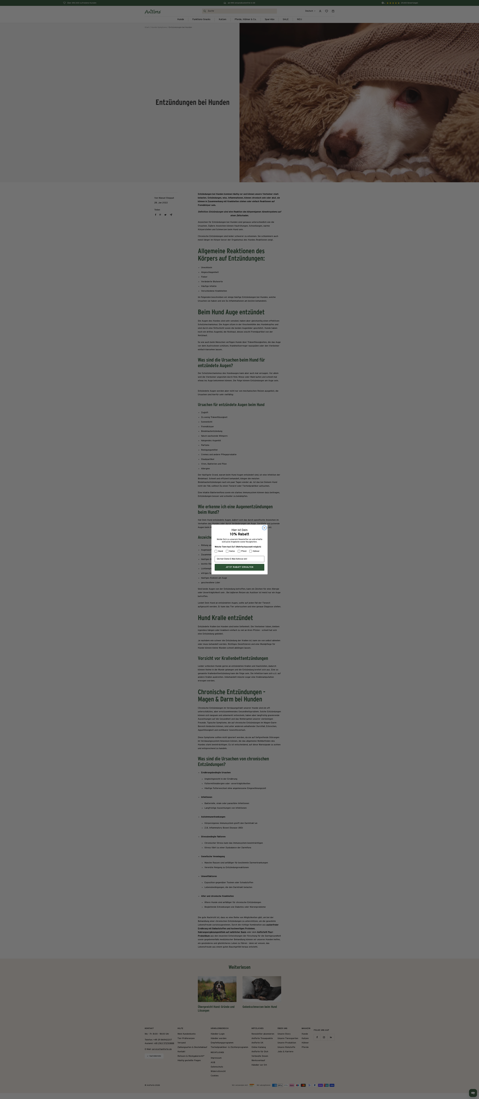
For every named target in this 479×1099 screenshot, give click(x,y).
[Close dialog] (264, 528)
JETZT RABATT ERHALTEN (239, 567)
